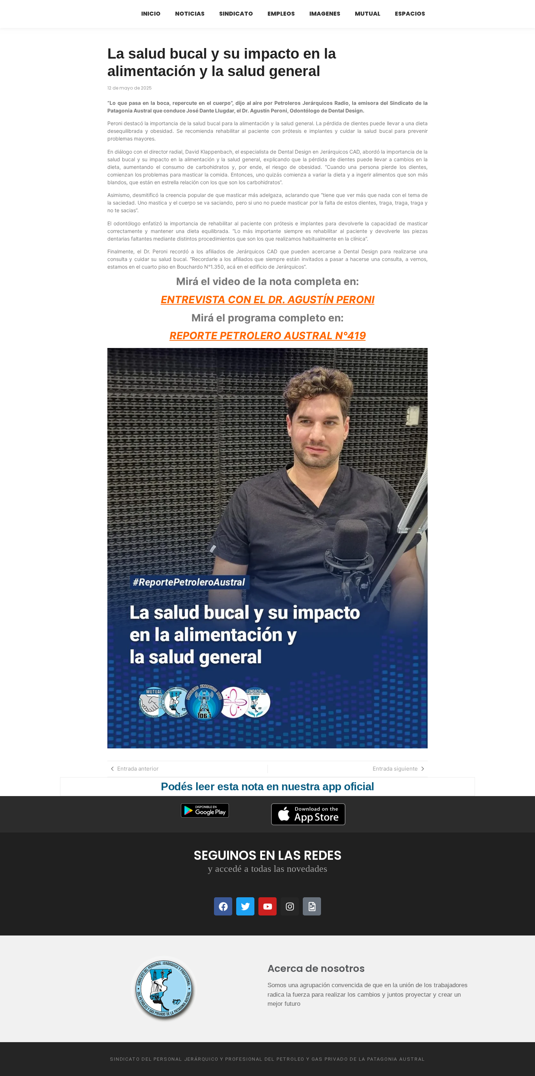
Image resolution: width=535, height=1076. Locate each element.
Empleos (281, 13)
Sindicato (236, 13)
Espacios (410, 13)
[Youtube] (267, 906)
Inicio (150, 13)
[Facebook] (223, 906)
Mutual (367, 13)
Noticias (190, 13)
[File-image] (312, 906)
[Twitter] (245, 906)
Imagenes (324, 13)
